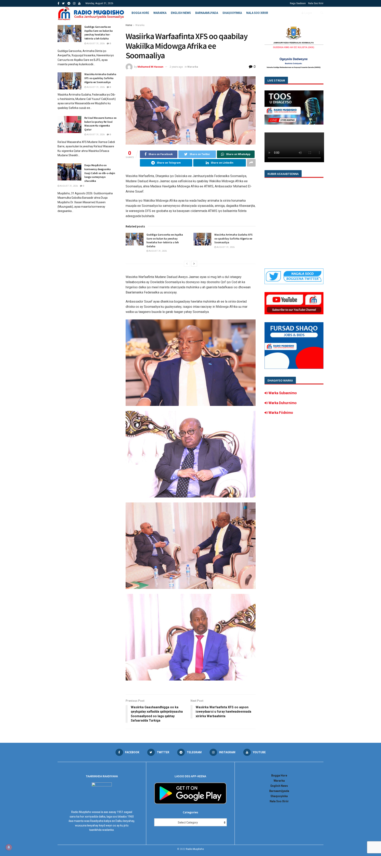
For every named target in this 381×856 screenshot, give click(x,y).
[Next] (194, 263)
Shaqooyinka (232, 12)
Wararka (159, 12)
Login (308, 12)
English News (181, 12)
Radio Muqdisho (195, 849)
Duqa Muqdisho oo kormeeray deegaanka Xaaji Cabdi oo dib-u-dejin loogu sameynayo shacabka (99, 172)
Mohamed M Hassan (150, 66)
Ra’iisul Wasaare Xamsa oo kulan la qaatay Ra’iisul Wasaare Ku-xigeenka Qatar (100, 123)
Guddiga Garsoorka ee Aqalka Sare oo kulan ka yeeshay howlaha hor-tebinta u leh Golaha (164, 240)
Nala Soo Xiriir (315, 3)
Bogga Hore (140, 12)
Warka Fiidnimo (280, 413)
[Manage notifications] (9, 847)
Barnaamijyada (206, 12)
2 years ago (176, 66)
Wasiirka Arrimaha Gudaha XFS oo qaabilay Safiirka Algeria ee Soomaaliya (233, 238)
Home (129, 25)
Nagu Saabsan (298, 3)
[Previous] (187, 263)
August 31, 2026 (157, 251)
